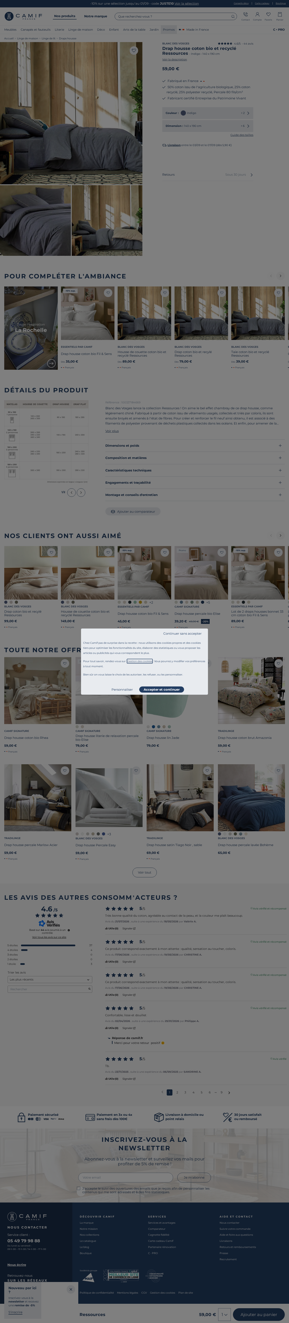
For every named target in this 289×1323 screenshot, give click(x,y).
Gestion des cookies (139, 661)
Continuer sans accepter (182, 633)
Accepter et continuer (162, 690)
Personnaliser (122, 690)
